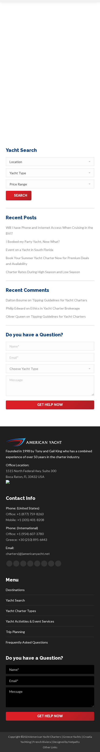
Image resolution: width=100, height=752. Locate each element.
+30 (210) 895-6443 (32, 540)
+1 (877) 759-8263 (30, 514)
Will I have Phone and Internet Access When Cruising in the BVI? (49, 230)
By (45, 81)
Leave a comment (23, 86)
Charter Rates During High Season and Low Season (43, 272)
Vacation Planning (22, 81)
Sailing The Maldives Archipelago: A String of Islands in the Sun (54, 65)
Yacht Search (15, 600)
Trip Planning (15, 632)
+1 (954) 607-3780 (30, 534)
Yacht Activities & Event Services (30, 621)
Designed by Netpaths (66, 742)
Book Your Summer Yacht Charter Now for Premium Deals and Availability (47, 261)
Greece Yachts (72, 736)
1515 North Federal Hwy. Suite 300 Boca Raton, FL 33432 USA (31, 474)
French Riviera (42, 742)
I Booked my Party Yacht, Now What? (33, 242)
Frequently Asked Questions (27, 642)
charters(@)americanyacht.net (28, 554)
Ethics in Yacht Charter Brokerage (55, 308)
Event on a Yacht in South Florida (29, 250)
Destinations (15, 590)
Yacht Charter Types (21, 611)
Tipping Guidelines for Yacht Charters (59, 300)
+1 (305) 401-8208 (30, 520)
